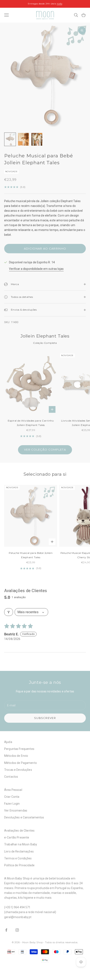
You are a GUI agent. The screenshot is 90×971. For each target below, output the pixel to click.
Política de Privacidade (19, 865)
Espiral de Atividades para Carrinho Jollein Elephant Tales (31, 422)
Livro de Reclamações (19, 851)
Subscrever (45, 718)
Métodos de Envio (16, 755)
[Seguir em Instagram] (17, 930)
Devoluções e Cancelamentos (24, 817)
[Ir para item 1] (10, 139)
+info (59, 3)
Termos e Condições (18, 858)
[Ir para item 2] (23, 139)
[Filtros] (8, 612)
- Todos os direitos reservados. (60, 942)
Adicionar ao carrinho (45, 248)
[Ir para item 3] (37, 139)
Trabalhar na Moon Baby (20, 844)
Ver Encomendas (15, 810)
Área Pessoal (13, 789)
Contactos (11, 776)
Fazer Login (12, 803)
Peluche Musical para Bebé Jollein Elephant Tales (31, 555)
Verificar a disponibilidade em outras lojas (36, 268)
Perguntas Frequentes (19, 749)
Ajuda (8, 742)
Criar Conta (11, 796)
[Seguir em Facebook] (6, 930)
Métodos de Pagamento (20, 763)
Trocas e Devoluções (18, 769)
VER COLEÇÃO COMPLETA (45, 449)
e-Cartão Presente (16, 837)
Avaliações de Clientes (19, 830)
